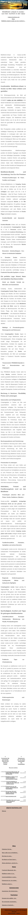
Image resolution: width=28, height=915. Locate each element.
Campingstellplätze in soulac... (9, 877)
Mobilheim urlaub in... (7, 884)
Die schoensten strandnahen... (9, 901)
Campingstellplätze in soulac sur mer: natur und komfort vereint (12, 782)
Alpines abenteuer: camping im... (10, 863)
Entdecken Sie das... (7, 849)
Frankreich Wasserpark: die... (9, 870)
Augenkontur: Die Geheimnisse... (10, 891)
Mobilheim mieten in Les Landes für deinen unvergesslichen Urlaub (12, 777)
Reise (13, 19)
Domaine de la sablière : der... (9, 898)
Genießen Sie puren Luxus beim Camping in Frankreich (13, 801)
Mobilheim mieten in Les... (8, 873)
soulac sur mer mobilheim (15, 100)
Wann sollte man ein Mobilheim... (10, 852)
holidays (18, 913)
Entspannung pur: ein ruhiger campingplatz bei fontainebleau (21, 761)
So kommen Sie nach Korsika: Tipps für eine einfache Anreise (5, 761)
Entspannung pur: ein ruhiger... (9, 880)
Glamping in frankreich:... (8, 905)
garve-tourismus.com (11, 796)
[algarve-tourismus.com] (14, 4)
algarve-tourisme (11, 913)
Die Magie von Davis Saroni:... (9, 859)
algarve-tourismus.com (13, 17)
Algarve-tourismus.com (10, 910)
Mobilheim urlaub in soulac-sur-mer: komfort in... (13, 21)
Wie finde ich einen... (7, 856)
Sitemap (4, 811)
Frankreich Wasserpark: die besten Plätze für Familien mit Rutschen (12, 773)
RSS (21, 910)
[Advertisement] (14, 37)
